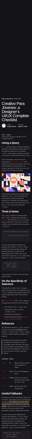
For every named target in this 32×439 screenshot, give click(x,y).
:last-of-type (15, 319)
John (3, 371)
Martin (4, 363)
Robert (4, 378)
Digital (4, 98)
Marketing (9, 98)
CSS (4, 147)
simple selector (9, 301)
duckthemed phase (17, 162)
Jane (3, 386)
